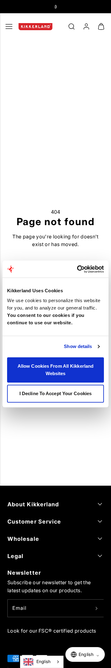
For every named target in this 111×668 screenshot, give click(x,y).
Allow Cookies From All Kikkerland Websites (55, 369)
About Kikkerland (33, 504)
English (43, 661)
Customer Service (34, 521)
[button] (71, 26)
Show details (78, 346)
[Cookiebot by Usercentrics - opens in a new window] (78, 269)
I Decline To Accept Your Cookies (55, 393)
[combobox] (42, 662)
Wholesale (23, 539)
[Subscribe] (96, 608)
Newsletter (24, 572)
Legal (15, 556)
